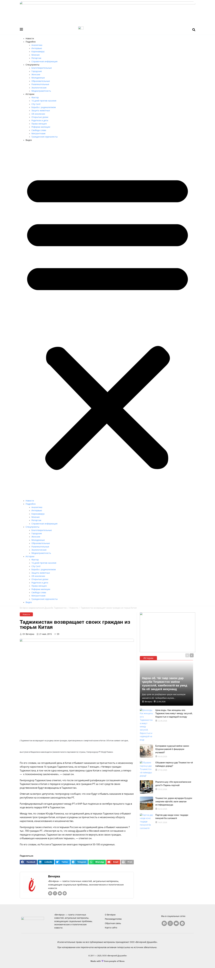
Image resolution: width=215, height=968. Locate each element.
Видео (29, 140)
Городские (36, 71)
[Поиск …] (193, 29)
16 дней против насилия (43, 100)
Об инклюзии (38, 113)
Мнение (35, 54)
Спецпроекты (32, 64)
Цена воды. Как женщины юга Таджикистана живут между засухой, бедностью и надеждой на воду (173, 713)
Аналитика (36, 45)
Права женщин (39, 123)
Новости (30, 38)
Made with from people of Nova (108, 961)
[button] (107, 320)
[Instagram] (55, 893)
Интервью (36, 48)
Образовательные (40, 81)
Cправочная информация (44, 61)
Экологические (39, 87)
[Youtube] (60, 893)
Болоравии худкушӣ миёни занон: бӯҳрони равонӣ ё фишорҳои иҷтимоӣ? (172, 749)
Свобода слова (38, 130)
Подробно (31, 41)
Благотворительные (41, 67)
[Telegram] (65, 893)
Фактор (35, 97)
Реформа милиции (40, 126)
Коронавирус (38, 51)
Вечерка (54, 876)
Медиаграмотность (41, 90)
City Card (35, 104)
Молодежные (38, 77)
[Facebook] (50, 893)
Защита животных (40, 110)
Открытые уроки (39, 117)
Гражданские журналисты (44, 136)
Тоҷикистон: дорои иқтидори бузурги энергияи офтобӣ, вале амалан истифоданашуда (173, 801)
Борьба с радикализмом (43, 107)
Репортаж (36, 58)
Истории (30, 94)
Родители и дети (39, 120)
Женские (35, 74)
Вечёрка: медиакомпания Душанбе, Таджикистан (43, 608)
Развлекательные (40, 84)
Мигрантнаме (38, 133)
